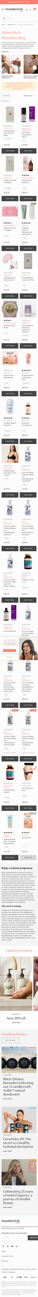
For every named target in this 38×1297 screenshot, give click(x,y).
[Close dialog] (37, 638)
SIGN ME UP (9, 650)
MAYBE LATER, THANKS (9, 657)
